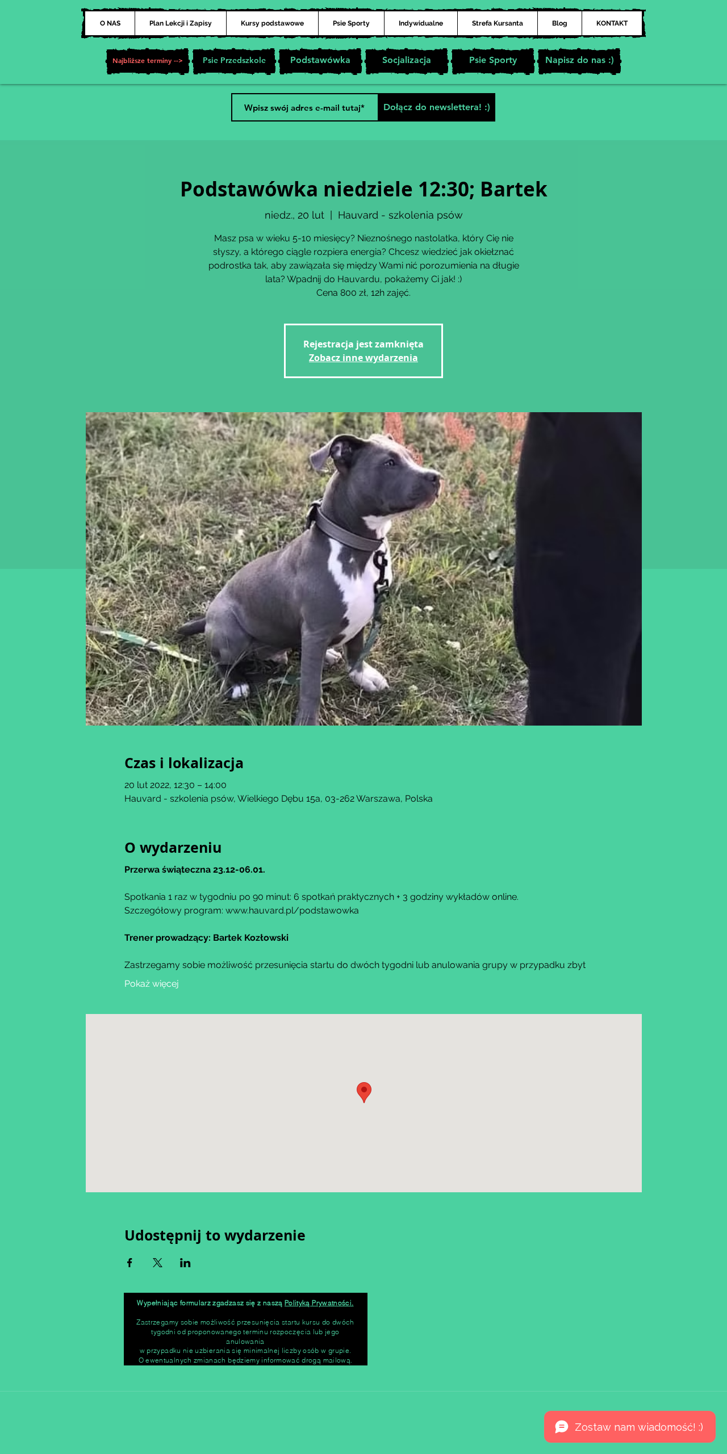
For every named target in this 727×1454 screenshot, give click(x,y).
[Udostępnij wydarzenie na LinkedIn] (185, 1262)
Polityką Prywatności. (319, 1302)
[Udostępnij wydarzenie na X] (157, 1262)
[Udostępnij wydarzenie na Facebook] (129, 1262)
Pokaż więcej (151, 983)
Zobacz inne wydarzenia (363, 357)
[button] (147, 61)
